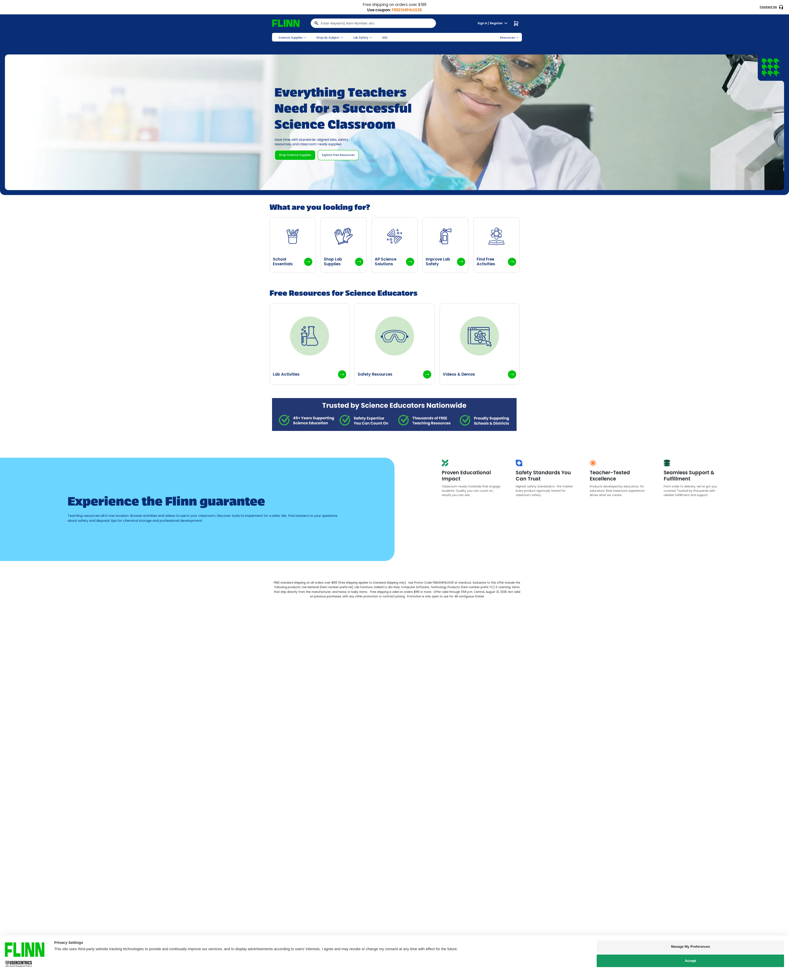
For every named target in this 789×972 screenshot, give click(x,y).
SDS (385, 38)
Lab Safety (360, 38)
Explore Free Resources (338, 155)
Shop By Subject (327, 38)
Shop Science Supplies (295, 155)
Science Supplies (291, 38)
